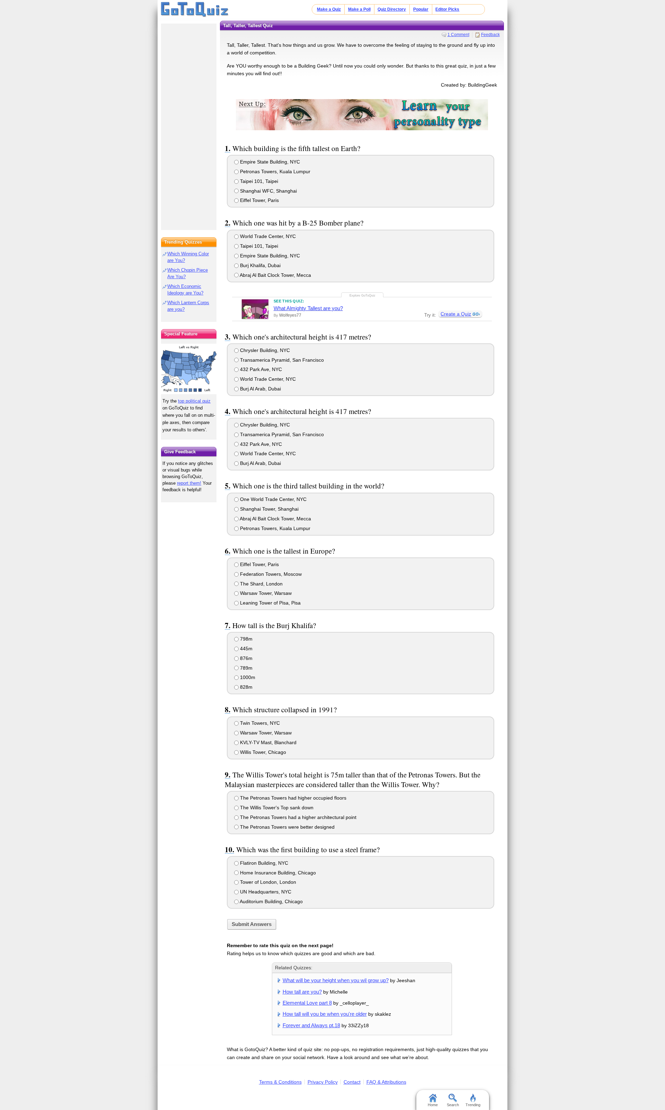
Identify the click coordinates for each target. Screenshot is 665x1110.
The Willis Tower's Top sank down (276, 807)
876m (245, 658)
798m (245, 639)
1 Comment (458, 34)
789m (245, 668)
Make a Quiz (329, 9)
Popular (420, 9)
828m (245, 687)
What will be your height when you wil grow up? (336, 980)
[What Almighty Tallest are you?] (255, 309)
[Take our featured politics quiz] (188, 369)
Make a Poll (359, 9)
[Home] (195, 9)
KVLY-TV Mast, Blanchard (267, 742)
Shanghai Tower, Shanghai (269, 509)
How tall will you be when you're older (325, 1014)
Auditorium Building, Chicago (271, 901)
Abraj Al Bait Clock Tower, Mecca (275, 275)
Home (433, 1105)
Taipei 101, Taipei (258, 181)
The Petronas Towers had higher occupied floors (292, 798)
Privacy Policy (323, 1082)
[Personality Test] (362, 114)
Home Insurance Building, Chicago (277, 872)
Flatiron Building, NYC (263, 863)
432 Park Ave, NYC (260, 369)
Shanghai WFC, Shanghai (268, 191)
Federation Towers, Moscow (270, 574)
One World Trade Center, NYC (273, 499)
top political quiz (194, 401)
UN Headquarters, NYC (265, 892)
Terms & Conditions (280, 1082)
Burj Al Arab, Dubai (260, 388)
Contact (352, 1082)
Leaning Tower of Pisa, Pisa (270, 603)
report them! (189, 483)
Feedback (490, 34)
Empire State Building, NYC (269, 162)
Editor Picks (447, 9)
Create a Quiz (456, 314)
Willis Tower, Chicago (262, 752)
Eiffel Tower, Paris (259, 200)
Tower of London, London (267, 882)
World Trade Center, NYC (267, 236)
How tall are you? (302, 992)
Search (453, 1105)
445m (245, 648)
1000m (247, 677)
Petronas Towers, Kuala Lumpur (274, 171)
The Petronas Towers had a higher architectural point (297, 817)
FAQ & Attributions (386, 1082)
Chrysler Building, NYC (264, 350)
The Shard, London (261, 584)
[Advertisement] (188, 125)
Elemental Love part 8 (307, 1003)
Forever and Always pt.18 (311, 1025)
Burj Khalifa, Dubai (260, 265)
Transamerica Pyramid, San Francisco (281, 360)
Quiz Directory (392, 9)
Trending (473, 1105)
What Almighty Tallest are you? (308, 308)
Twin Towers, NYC (259, 723)
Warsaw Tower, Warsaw (265, 593)
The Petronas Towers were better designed (287, 827)
